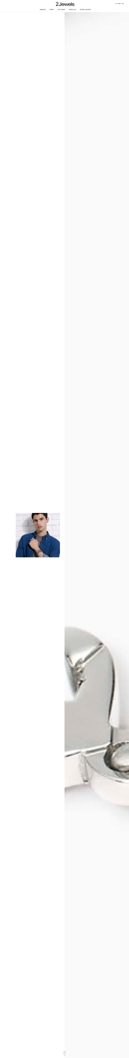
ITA (116, 3)
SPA (123, 3)
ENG (119, 3)
